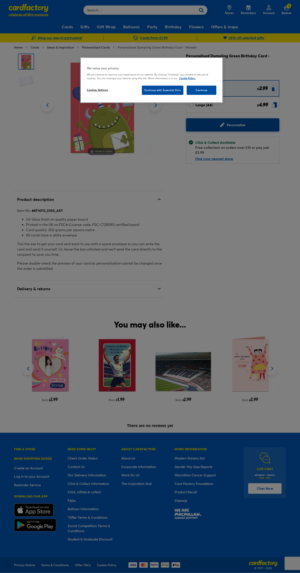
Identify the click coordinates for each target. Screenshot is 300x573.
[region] (151, 80)
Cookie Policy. (187, 78)
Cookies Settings (97, 90)
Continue (201, 90)
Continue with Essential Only (162, 90)
